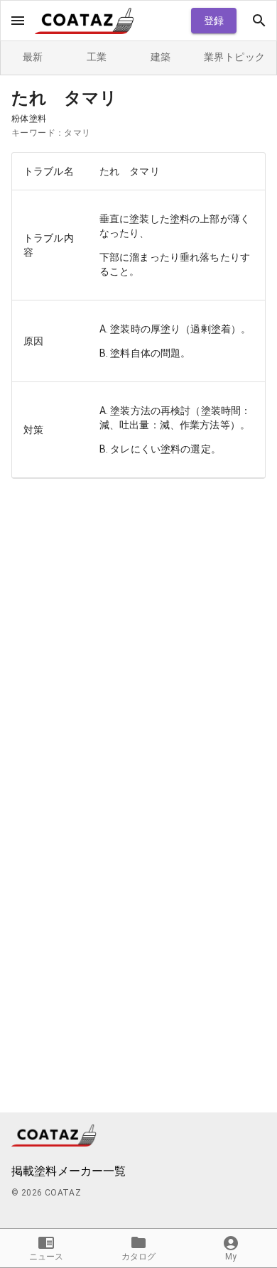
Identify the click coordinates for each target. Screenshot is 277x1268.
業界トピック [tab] (234, 57)
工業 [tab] (97, 57)
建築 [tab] (161, 57)
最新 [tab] (33, 57)
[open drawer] (18, 21)
